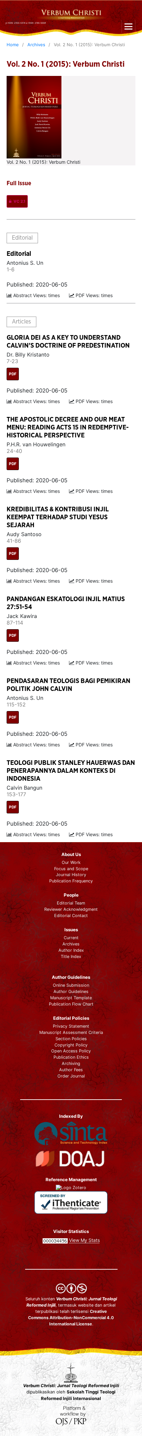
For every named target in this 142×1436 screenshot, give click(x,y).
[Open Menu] (128, 26)
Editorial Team (71, 903)
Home (13, 44)
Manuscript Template (71, 997)
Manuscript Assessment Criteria (71, 1032)
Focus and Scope (71, 868)
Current (71, 937)
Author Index (71, 950)
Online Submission (71, 985)
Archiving (71, 1063)
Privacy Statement (71, 1026)
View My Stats (84, 1240)
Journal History (71, 874)
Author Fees (71, 1069)
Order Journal (71, 1076)
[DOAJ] (71, 1157)
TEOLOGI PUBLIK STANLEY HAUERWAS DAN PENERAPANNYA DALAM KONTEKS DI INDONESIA (71, 771)
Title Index (71, 956)
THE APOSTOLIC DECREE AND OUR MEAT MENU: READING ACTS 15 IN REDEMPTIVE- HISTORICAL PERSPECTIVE (68, 427)
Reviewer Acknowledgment (71, 909)
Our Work (71, 862)
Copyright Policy (71, 1045)
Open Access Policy (71, 1050)
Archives (36, 44)
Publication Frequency (71, 880)
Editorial (19, 254)
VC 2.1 (19, 201)
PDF (13, 374)
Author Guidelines (71, 991)
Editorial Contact (71, 915)
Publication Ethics (71, 1057)
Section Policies (71, 1038)
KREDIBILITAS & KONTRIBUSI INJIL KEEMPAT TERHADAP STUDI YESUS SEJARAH (58, 517)
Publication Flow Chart (71, 1004)
